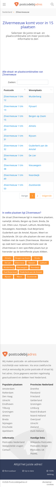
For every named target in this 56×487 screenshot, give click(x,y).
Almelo (32, 125)
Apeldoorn (7, 430)
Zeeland (34, 426)
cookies (50, 484)
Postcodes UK (37, 449)
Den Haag (7, 396)
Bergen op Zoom (37, 116)
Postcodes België (39, 445)
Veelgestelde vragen (12, 445)
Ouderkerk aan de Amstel (31, 272)
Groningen (7, 411)
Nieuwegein (35, 165)
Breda (37, 258)
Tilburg (6, 407)
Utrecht (6, 400)
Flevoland (35, 392)
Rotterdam (7, 392)
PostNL (33, 453)
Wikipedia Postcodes (41, 442)
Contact (6, 449)
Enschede (7, 426)
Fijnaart (33, 106)
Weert (19, 276)
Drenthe (34, 388)
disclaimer (47, 482)
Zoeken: (12, 82)
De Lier (32, 155)
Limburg (34, 407)
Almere (6, 415)
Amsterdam (8, 388)
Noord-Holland (38, 415)
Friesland (35, 396)
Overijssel (35, 419)
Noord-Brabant (38, 411)
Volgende (47, 195)
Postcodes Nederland (13, 442)
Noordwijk (34, 175)
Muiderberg (35, 96)
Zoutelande (35, 184)
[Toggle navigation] (4, 4)
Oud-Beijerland (10, 272)
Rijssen (32, 135)
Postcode (9, 90)
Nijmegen (7, 423)
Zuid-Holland (37, 430)
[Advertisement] (28, 315)
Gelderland (36, 400)
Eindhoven (7, 404)
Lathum (43, 262)
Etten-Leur (19, 262)
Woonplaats (35, 90)
